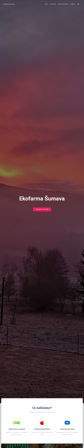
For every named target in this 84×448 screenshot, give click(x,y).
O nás (46, 4)
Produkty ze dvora (63, 4)
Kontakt (72, 4)
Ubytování (52, 4)
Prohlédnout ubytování (42, 209)
